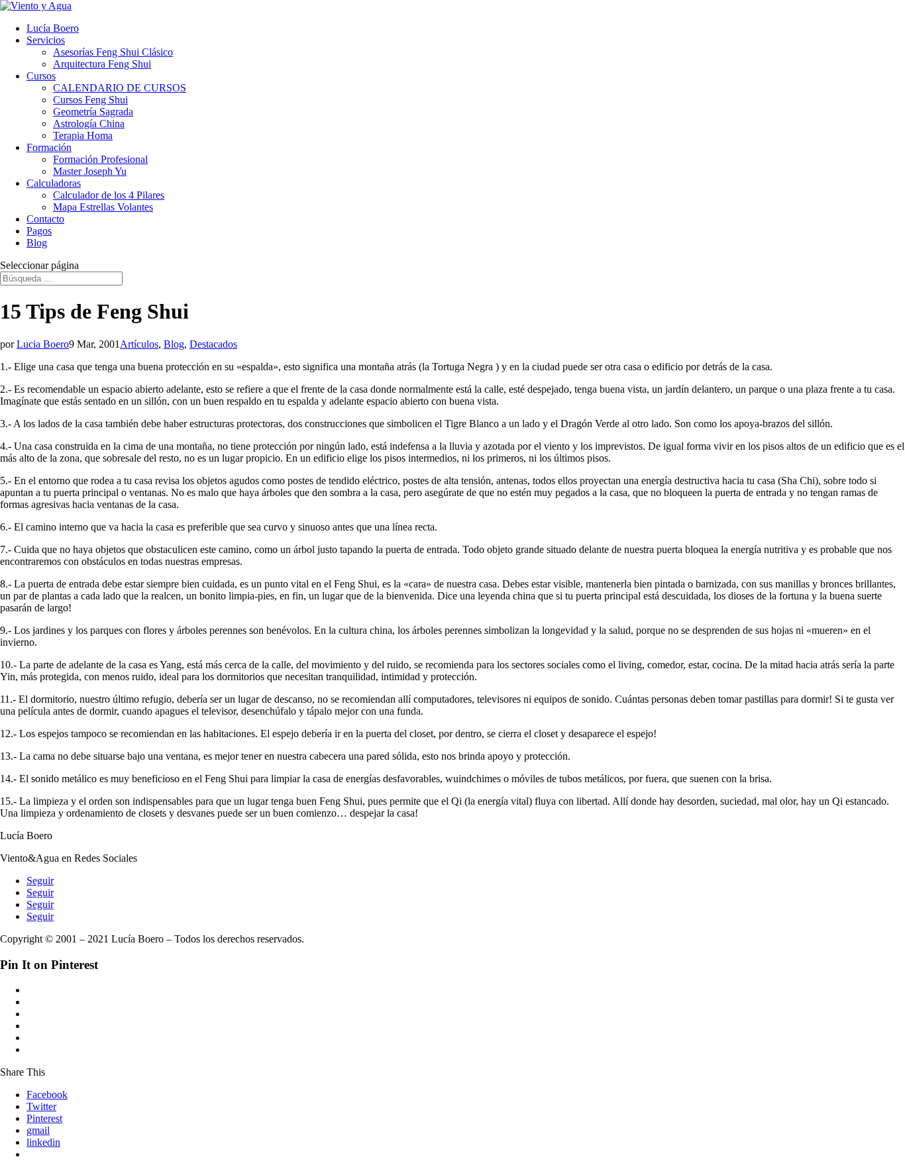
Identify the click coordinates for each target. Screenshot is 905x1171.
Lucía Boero (53, 28)
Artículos (139, 344)
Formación (49, 147)
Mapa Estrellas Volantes (103, 207)
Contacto (45, 219)
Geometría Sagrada (93, 111)
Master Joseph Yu (90, 171)
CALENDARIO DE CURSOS (119, 87)
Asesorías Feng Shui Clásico (113, 52)
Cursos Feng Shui (90, 99)
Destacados (213, 344)
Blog (37, 242)
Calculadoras (54, 183)
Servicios (46, 40)
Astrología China (89, 123)
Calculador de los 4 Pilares (108, 195)
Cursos (41, 75)
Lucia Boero (43, 344)
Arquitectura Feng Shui (102, 64)
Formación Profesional (100, 159)
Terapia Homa (83, 135)
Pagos (39, 230)
